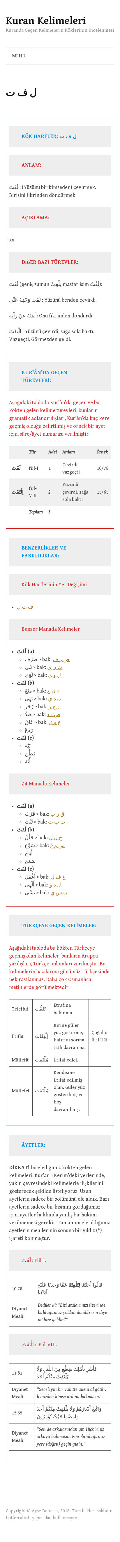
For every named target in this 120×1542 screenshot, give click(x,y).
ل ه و (55, 885)
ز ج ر (54, 707)
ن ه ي (54, 699)
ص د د (53, 714)
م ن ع (53, 691)
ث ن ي (54, 667)
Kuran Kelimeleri (46, 21)
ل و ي (54, 675)
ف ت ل (25, 607)
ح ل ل (55, 838)
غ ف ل (58, 877)
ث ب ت (56, 822)
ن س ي (58, 893)
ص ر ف (61, 659)
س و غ (57, 845)
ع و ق (55, 722)
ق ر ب (57, 814)
